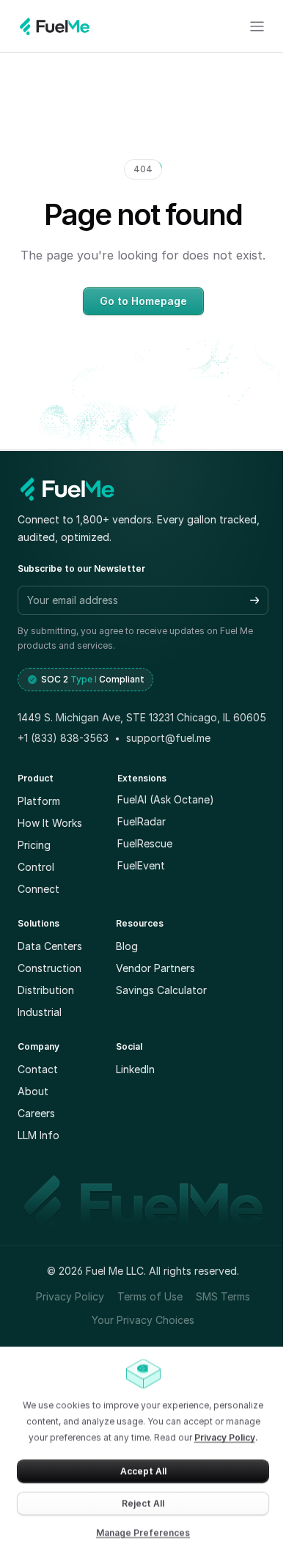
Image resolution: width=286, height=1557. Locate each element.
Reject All (143, 1503)
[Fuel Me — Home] (67, 489)
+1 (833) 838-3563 (63, 738)
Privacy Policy (224, 1437)
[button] (254, 600)
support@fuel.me (168, 738)
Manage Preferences (143, 1532)
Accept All (143, 1470)
